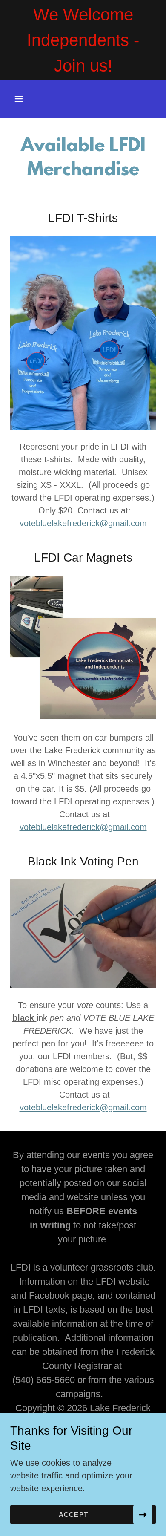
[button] (26, 98)
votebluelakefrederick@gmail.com (83, 523)
